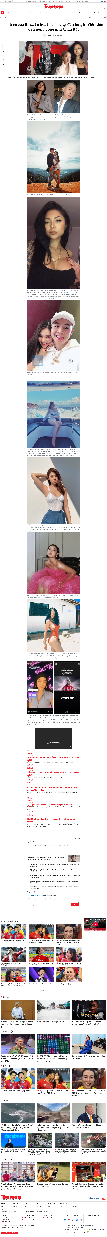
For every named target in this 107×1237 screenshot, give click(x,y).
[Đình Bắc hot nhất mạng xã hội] (13, 931)
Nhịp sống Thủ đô (29, 1211)
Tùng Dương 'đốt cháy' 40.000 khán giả (12, 964)
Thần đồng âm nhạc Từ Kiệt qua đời (40, 984)
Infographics (64, 1203)
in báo (97, 17)
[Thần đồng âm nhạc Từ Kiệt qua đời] (41, 974)
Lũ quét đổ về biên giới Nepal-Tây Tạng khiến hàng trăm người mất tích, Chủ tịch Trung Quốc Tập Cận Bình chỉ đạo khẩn (39, 1152)
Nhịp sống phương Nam (42, 1211)
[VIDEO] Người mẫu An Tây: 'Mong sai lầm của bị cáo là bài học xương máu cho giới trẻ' (53, 1058)
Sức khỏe (30, 12)
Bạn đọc (86, 1209)
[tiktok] (73, 1220)
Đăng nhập (30, 895)
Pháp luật (48, 12)
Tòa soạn (77, 1)
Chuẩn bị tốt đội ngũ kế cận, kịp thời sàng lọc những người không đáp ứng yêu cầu (17, 1024)
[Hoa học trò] (104, 1198)
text (93, 17)
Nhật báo (16, 1203)
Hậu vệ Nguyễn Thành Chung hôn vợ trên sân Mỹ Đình (41, 941)
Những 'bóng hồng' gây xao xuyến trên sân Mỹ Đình (68, 964)
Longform (51, 1203)
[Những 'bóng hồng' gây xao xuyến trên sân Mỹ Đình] (69, 954)
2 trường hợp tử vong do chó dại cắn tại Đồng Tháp (52, 1185)
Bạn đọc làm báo (10, 1233)
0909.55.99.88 (28, 1217)
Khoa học (88, 12)
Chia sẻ (3, 51)
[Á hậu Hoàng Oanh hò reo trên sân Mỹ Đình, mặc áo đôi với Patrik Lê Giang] (69, 931)
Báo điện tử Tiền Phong (53, 6)
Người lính (61, 12)
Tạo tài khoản (40, 895)
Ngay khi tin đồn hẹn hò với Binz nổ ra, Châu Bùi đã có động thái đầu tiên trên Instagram (46, 858)
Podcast (39, 1203)
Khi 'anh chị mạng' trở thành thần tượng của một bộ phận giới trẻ (86, 1022)
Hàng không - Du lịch (6, 1211)
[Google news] (82, 1219)
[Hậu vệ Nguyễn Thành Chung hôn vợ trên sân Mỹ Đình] (41, 931)
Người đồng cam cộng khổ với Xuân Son (67, 984)
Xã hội (7, 12)
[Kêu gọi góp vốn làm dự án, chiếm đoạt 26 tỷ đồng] (89, 1044)
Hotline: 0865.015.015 (31, 1)
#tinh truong (63, 845)
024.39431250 (6, 1221)
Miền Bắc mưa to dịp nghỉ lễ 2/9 (51, 1021)
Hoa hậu (94, 12)
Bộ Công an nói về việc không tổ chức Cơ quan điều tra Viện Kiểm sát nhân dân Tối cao (17, 1058)
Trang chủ (2, 12)
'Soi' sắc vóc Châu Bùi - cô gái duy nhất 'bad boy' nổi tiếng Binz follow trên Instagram (54, 865)
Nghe (3, 46)
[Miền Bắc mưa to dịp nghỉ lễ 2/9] (53, 1010)
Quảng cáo (85, 1)
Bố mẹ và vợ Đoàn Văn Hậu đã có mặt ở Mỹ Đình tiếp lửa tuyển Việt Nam (13, 984)
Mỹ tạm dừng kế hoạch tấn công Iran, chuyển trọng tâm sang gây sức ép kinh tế (93, 1151)
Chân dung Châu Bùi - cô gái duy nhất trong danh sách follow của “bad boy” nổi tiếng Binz (55, 887)
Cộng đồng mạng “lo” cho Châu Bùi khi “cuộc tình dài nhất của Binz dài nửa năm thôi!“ (54, 871)
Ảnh (26, 1203)
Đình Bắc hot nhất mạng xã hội (13, 940)
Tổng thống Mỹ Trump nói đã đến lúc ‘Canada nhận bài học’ (88, 1126)
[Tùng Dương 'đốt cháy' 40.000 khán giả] (13, 954)
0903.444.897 (48, 1217)
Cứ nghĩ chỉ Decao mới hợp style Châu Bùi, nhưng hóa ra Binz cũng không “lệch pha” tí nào (54, 882)
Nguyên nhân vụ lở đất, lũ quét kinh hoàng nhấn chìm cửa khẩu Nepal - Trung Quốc (66, 1151)
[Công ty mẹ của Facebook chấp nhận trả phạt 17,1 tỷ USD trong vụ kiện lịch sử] (13, 1140)
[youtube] (105, 1)
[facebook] (102, 1)
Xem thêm (104, 12)
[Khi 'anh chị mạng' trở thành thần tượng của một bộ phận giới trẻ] (89, 1010)
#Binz (46, 845)
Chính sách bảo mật (94, 1215)
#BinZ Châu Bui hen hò (35, 845)
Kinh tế (12, 12)
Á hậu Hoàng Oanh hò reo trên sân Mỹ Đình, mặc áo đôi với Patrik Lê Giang (68, 942)
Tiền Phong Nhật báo (45, 1)
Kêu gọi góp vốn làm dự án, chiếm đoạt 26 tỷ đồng (88, 1057)
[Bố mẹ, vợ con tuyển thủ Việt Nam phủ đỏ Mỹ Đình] (41, 954)
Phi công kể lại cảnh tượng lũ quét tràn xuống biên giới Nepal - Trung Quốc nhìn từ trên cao (17, 1127)
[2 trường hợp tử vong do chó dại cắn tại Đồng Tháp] (53, 1172)
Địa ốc (24, 12)
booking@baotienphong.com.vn (32, 1219)
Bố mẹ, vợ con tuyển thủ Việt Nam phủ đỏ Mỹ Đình (41, 964)
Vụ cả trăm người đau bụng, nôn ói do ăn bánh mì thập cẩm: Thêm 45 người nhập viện (88, 1186)
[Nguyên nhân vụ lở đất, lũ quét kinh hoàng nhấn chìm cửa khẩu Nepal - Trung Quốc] (67, 1140)
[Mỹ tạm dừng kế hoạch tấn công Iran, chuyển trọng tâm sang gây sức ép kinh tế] (93, 1140)
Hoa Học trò (69, 1)
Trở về (3, 64)
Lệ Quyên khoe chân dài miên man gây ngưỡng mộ (49, 804)
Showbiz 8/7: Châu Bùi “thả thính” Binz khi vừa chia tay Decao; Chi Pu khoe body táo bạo (55, 876)
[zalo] (78, 1219)
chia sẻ (90, 17)
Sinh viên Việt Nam (58, 1)
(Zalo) (33, 1217)
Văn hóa (71, 12)
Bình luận (3, 60)
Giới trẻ (42, 12)
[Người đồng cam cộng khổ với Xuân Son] (69, 974)
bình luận (101, 17)
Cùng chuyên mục (10, 921)
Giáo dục (81, 12)
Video (99, 12)
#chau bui (53, 845)
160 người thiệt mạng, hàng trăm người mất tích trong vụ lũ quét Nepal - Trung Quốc (53, 1127)
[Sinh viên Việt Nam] (94, 1198)
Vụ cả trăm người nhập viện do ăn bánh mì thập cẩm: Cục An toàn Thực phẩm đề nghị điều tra (17, 1186)
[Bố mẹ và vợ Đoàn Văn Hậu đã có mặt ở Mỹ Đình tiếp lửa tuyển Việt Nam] (13, 974)
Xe (66, 12)
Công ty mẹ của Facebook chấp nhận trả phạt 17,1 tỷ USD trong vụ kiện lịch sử (13, 1151)
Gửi (75, 904)
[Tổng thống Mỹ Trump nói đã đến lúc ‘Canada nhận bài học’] (89, 1113)
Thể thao (54, 12)
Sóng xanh (18, 12)
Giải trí (76, 12)
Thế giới (37, 12)
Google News (104, 17)
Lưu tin (3, 55)
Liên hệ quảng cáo (28, 1215)
